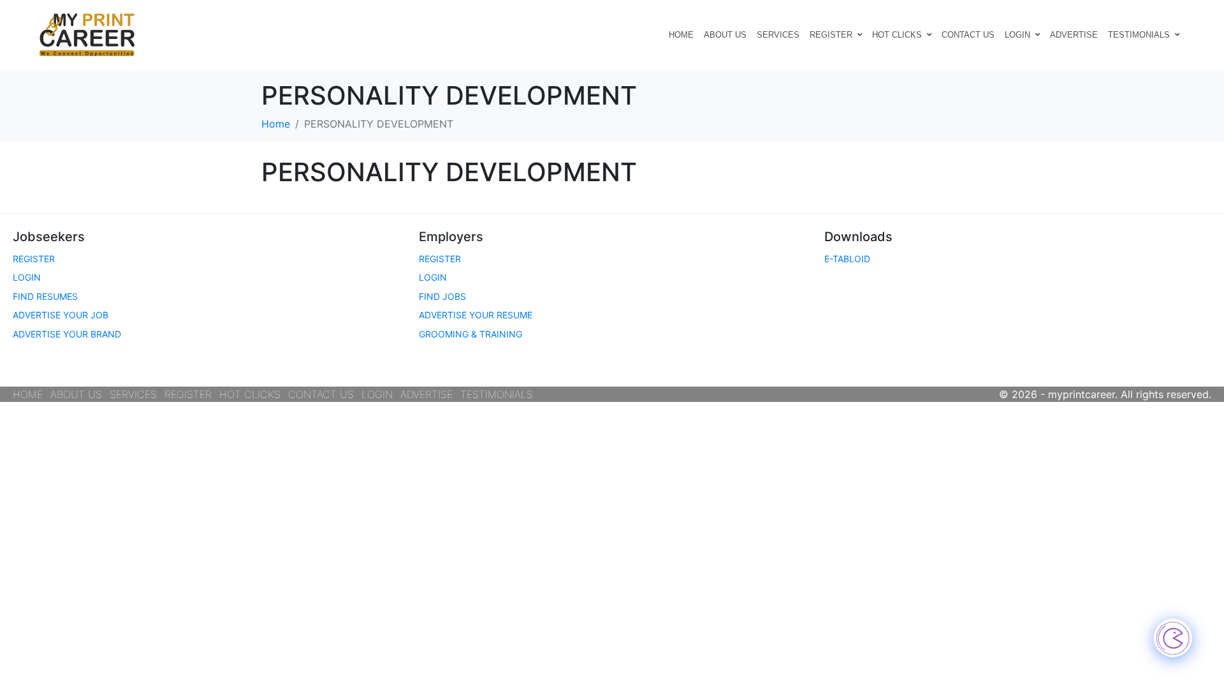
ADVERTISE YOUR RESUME (475, 314)
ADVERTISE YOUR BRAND (67, 334)
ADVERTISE (1074, 35)
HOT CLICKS (897, 35)
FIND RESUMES (45, 296)
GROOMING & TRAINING (470, 334)
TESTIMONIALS (1139, 35)
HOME (681, 35)
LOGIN (1017, 35)
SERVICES (778, 35)
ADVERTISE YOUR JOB (60, 314)
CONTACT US (968, 35)
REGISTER (831, 35)
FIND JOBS (442, 296)
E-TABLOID (847, 258)
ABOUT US (725, 35)
